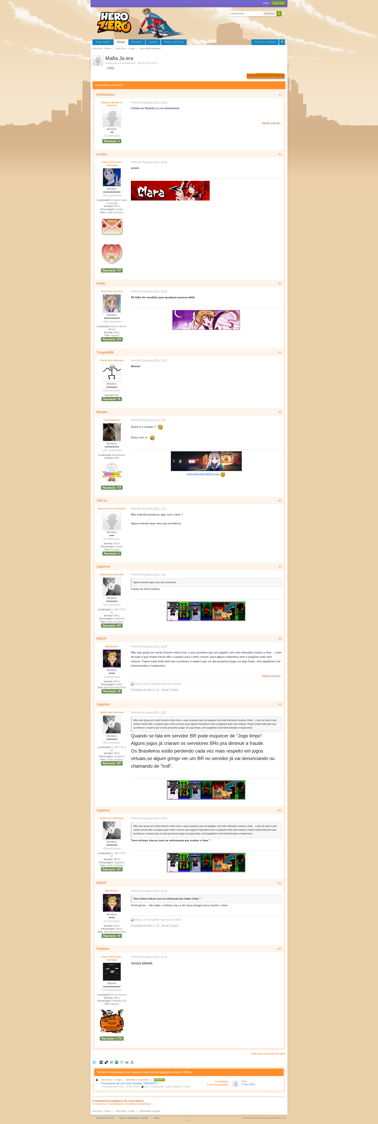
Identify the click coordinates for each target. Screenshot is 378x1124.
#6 (280, 500)
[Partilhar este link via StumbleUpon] (116, 1062)
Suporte (153, 42)
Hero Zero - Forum (102, 1111)
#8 (280, 638)
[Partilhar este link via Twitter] (94, 1062)
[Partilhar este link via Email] (121, 1062)
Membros (137, 42)
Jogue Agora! (102, 42)
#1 (280, 94)
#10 (279, 810)
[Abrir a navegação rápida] (282, 42)
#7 (280, 566)
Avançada (283, 13)
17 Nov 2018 (248, 1084)
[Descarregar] (131, 1062)
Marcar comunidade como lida (133, 1118)
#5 (280, 412)
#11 (280, 883)
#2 (280, 154)
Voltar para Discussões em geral (268, 1053)
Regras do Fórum (174, 42)
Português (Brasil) (105, 1118)
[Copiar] (126, 1062)
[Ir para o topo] (189, 1119)
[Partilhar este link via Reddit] (111, 1062)
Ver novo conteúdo (265, 42)
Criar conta (278, 3)
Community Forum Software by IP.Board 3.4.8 (263, 1118)
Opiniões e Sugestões (138, 1079)
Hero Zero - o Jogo (111, 1079)
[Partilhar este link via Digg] (101, 1062)
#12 (279, 949)
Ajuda (156, 1118)
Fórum (121, 42)
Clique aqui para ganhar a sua (203, 474)
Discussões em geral (150, 1111)
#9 (280, 704)
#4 (280, 352)
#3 (280, 283)
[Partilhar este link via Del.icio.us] (106, 1062)
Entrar (266, 3)
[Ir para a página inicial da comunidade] (142, 22)
